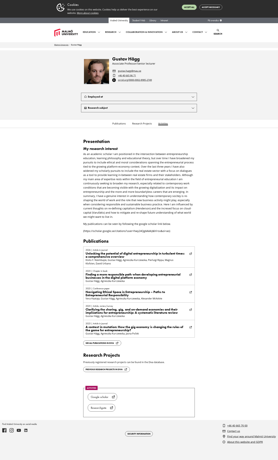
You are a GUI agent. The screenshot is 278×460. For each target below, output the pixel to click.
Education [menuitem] (89, 32)
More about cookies (88, 13)
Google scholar (99, 397)
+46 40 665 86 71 (127, 75)
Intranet (164, 20)
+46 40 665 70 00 (237, 425)
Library (152, 20)
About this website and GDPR (245, 442)
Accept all (189, 7)
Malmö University (119, 20)
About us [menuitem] (177, 32)
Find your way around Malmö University (251, 436)
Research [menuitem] (110, 32)
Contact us (233, 431)
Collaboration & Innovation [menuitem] (144, 32)
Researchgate (98, 408)
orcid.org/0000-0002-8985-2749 (135, 80)
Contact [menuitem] (197, 32)
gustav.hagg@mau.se (129, 71)
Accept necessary (211, 7)
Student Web (138, 20)
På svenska (213, 20)
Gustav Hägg (76, 45)
